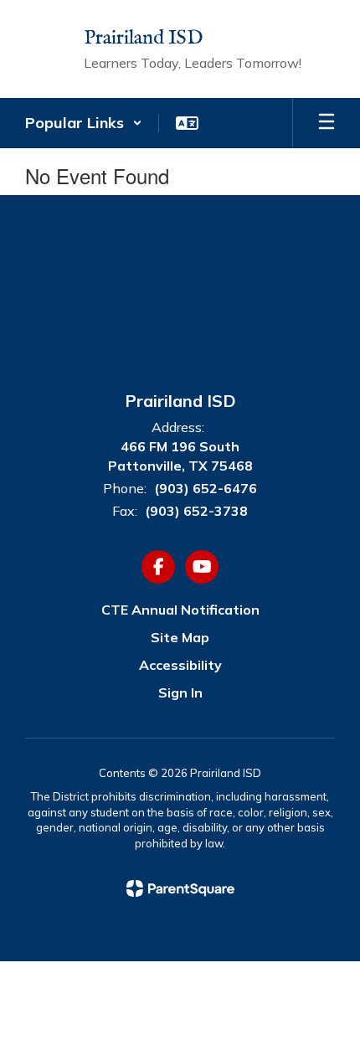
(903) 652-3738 (196, 510)
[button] (83, 123)
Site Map (180, 637)
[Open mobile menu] (326, 123)
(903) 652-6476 (205, 488)
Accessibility (180, 664)
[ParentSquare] (180, 888)
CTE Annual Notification (180, 609)
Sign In (180, 692)
